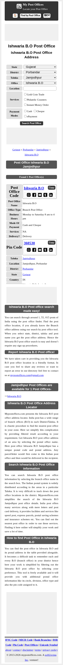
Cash (29, 111)
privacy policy (50, 650)
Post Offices (31, 645)
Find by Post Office (30, 15)
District (14, 72)
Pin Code (18, 645)
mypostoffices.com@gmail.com (27, 375)
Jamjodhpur (42, 149)
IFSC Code (11, 640)
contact (17, 650)
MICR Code (26, 640)
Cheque (40, 111)
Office (14, 83)
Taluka (14, 77)
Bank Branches (42, 640)
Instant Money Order (38, 105)
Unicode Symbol (49, 645)
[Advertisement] (31, 32)
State (14, 67)
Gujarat (16, 149)
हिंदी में (47, 15)
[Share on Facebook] (34, 195)
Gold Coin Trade (35, 94)
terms (38, 650)
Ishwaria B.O (31, 154)
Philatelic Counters (37, 99)
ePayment (32, 116)
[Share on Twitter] (45, 195)
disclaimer (28, 650)
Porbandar (28, 149)
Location (14, 88)
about (8, 650)
